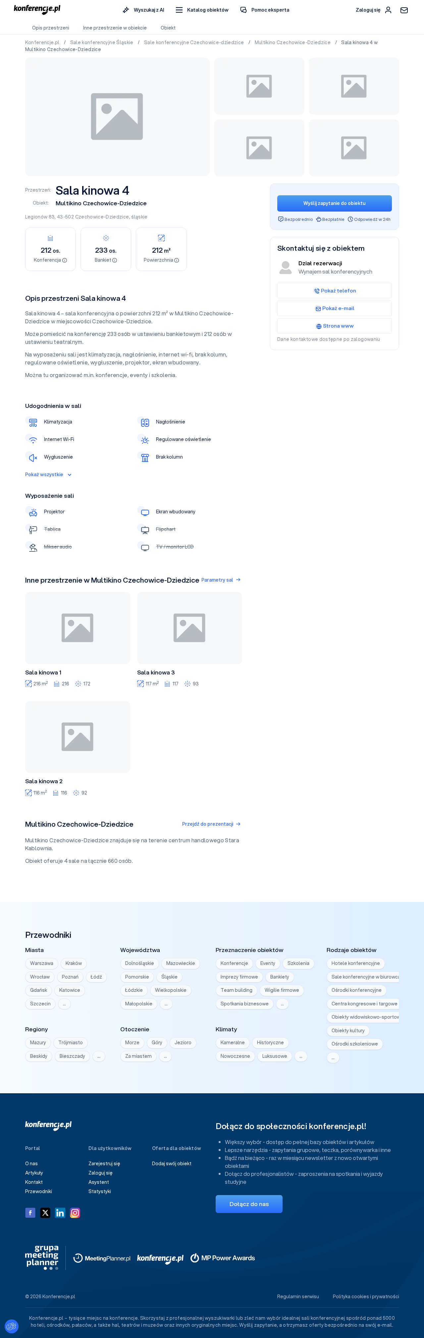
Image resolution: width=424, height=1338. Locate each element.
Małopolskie (138, 1003)
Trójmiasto (70, 1042)
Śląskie (169, 977)
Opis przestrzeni (50, 28)
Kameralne (233, 1042)
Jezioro (183, 1042)
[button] (202, 10)
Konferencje (234, 963)
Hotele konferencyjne (356, 963)
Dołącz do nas (249, 1204)
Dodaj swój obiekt (171, 1163)
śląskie (139, 217)
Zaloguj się (100, 1173)
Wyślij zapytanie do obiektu (334, 203)
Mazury (38, 1042)
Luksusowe (274, 1056)
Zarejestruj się (104, 1163)
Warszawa (41, 963)
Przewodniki (38, 1191)
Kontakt (34, 1182)
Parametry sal (217, 580)
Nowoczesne (235, 1056)
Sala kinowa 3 (156, 672)
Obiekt (168, 28)
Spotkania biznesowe (245, 1003)
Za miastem (138, 1056)
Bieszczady (72, 1056)
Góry (157, 1042)
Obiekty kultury (348, 1030)
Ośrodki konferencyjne (357, 990)
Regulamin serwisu (298, 1296)
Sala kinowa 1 (43, 672)
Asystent (98, 1182)
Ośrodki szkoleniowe (355, 1044)
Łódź (96, 977)
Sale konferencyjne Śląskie (102, 42)
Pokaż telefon (338, 290)
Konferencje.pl (43, 42)
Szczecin (40, 1003)
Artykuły (34, 1173)
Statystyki (99, 1191)
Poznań (70, 977)
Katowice (69, 990)
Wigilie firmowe (282, 990)
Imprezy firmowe (239, 977)
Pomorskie (137, 977)
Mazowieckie (180, 963)
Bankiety (279, 977)
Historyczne (270, 1042)
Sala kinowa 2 (44, 781)
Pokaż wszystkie (44, 474)
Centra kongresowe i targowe (365, 1003)
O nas (31, 1163)
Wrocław (40, 977)
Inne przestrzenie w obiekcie (115, 28)
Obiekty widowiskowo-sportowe (367, 1017)
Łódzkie (134, 990)
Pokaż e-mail (338, 308)
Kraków (74, 963)
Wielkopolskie (170, 990)
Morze (132, 1042)
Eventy (267, 963)
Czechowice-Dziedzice (102, 217)
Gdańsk (38, 990)
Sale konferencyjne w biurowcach (369, 977)
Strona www (338, 325)
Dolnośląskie (139, 963)
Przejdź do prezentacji (207, 824)
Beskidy (38, 1056)
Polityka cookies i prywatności (366, 1296)
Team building (236, 990)
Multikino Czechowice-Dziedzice (293, 42)
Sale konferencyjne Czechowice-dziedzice (194, 42)
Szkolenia (298, 963)
